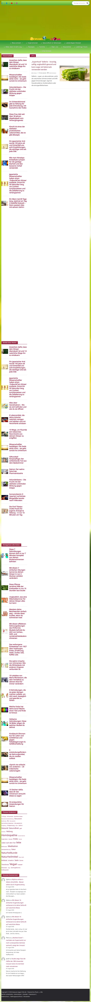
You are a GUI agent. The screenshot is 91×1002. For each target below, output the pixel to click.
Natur (13, 849)
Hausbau (3, 831)
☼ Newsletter (66, 47)
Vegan (13, 864)
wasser (20, 865)
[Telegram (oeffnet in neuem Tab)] (8, 3)
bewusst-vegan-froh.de (19, 992)
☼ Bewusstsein (15, 43)
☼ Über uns (53, 47)
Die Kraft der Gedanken (7, 823)
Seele (17, 860)
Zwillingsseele (5, 870)
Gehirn (20, 825)
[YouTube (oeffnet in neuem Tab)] (13, 3)
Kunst (20, 839)
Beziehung (3, 821)
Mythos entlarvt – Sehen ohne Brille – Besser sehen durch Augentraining (15, 882)
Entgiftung (3, 825)
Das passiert (12, 821)
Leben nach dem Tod (8, 843)
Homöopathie (9, 835)
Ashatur (35, 73)
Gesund (4, 828)
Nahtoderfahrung (6, 849)
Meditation (13, 846)
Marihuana (4, 846)
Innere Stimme (21, 835)
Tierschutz (5, 864)
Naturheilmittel (9, 856)
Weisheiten (4, 867)
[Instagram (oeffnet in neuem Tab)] (16, 3)
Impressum (32, 994)
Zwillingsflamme (15, 867)
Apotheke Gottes (18, 816)
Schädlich (11, 860)
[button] (22, 43)
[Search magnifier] (87, 3)
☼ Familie (41, 47)
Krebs (15, 839)
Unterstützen (18, 994)
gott (21, 828)
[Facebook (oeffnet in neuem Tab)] (3, 3)
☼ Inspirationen (32, 43)
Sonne (21, 860)
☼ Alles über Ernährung (13, 47)
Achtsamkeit (10, 816)
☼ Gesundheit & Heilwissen (51, 43)
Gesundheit (14, 828)
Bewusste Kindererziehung (7, 818)
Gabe (16, 825)
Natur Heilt (21, 857)
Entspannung (11, 825)
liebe (18, 842)
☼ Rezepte (30, 47)
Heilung (9, 831)
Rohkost (4, 860)
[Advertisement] (45, 19)
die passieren (18, 823)
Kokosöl (10, 839)
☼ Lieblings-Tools (80, 47)
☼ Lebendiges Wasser (72, 43)
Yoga (9, 867)
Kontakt (25, 994)
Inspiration (4, 839)
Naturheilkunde (9, 852)
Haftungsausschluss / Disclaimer (20, 996)
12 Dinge (3, 816)
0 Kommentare (52, 73)
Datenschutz (5, 996)
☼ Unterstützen (45, 51)
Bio (8, 821)
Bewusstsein (18, 819)
